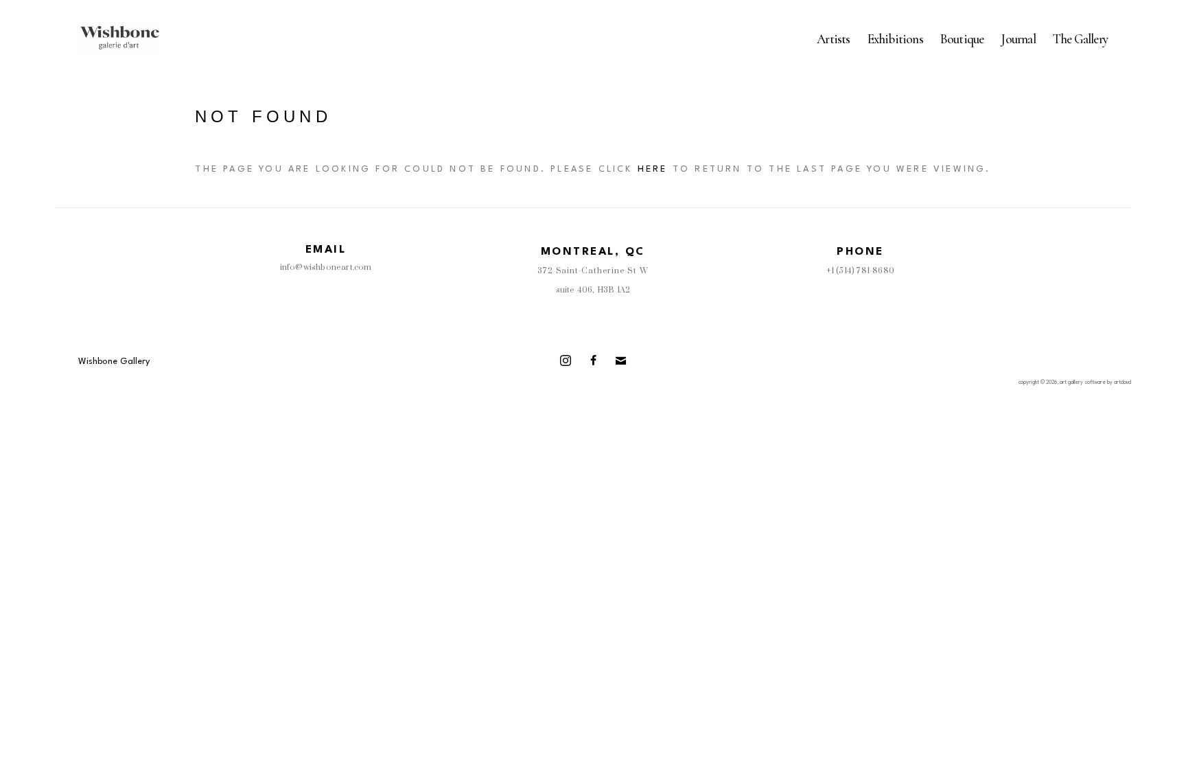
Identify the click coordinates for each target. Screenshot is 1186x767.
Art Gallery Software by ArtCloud (1095, 382)
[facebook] (593, 360)
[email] (620, 360)
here (653, 169)
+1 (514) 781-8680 (860, 271)
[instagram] (565, 360)
